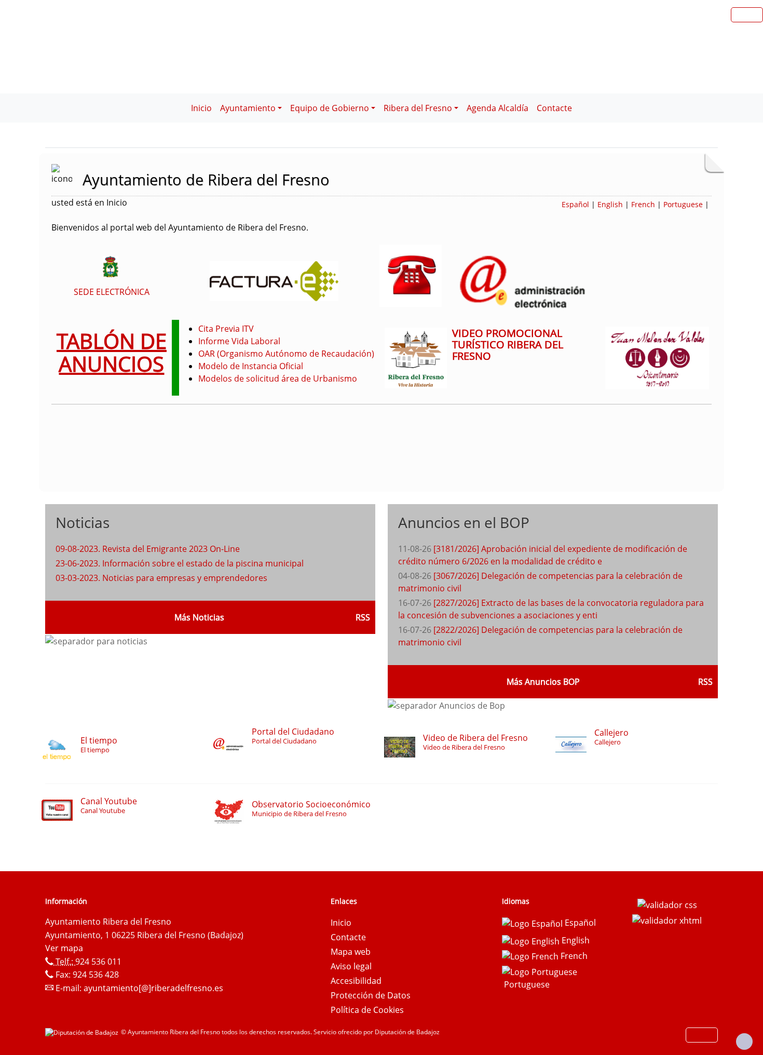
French (643, 204)
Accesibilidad (356, 980)
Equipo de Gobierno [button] (329, 108)
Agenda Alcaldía (497, 108)
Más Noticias (199, 617)
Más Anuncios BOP (543, 681)
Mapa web (351, 951)
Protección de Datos (371, 995)
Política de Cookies (367, 1010)
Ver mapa (64, 948)
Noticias (83, 522)
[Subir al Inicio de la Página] (744, 1041)
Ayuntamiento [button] (248, 108)
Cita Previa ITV (226, 328)
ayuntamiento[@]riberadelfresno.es (153, 988)
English (610, 204)
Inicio (201, 108)
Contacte (554, 108)
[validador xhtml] (667, 919)
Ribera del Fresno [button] (418, 108)
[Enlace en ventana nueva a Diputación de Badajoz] (83, 1031)
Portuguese (683, 204)
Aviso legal (351, 966)
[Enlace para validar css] (667, 904)
